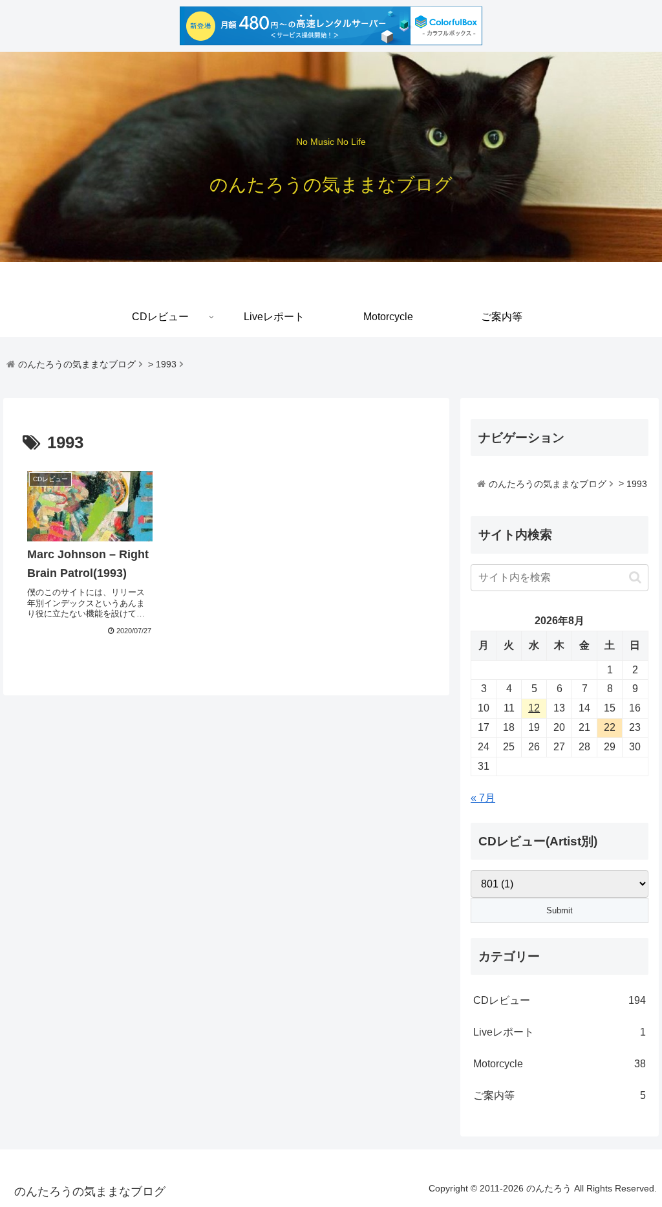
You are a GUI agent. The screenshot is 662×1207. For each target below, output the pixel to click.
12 (534, 707)
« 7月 (483, 797)
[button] (635, 577)
